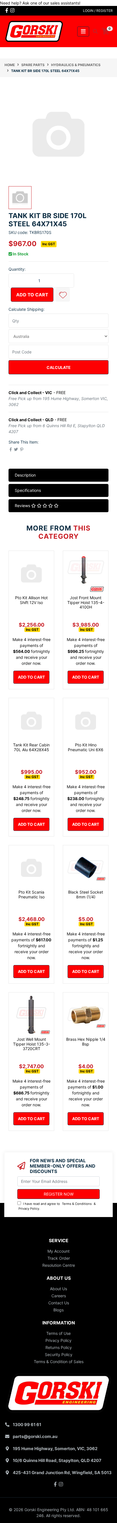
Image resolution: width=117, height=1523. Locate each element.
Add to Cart (32, 294)
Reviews (23, 505)
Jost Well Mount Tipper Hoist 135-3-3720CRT (31, 1044)
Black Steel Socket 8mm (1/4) (85, 894)
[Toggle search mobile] (93, 31)
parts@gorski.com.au (35, 1436)
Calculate (59, 367)
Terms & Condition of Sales (58, 1361)
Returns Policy (58, 1347)
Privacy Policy (28, 1209)
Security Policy (58, 1354)
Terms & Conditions (77, 1204)
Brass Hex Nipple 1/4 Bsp (85, 1041)
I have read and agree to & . (57, 1206)
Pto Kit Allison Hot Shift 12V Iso (31, 600)
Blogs (58, 1309)
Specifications (28, 490)
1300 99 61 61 (27, 1424)
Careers (58, 1295)
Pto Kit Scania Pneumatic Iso (31, 894)
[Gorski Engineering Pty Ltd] (34, 31)
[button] (63, 295)
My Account (58, 1251)
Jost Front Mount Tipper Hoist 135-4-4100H (85, 602)
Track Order (58, 1258)
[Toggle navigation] (83, 31)
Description (25, 475)
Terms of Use (58, 1333)
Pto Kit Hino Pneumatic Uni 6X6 (85, 747)
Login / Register (98, 10)
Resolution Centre (58, 1265)
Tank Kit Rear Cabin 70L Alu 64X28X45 (31, 747)
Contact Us (58, 1302)
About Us (58, 1288)
